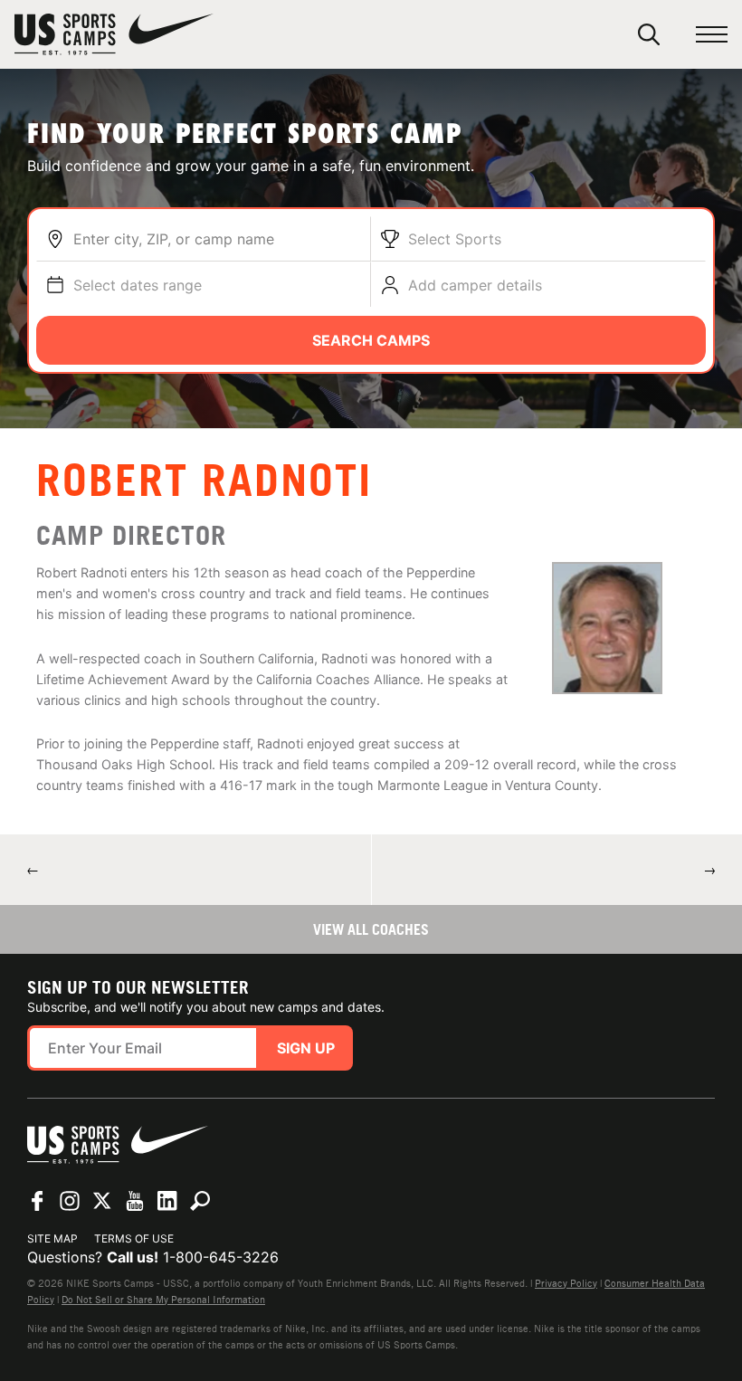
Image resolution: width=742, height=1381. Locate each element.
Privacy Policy (566, 1283)
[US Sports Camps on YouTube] (135, 1201)
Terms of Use (134, 1238)
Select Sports (454, 239)
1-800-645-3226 (221, 1257)
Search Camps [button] (371, 340)
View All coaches (371, 929)
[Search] (649, 34)
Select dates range (137, 285)
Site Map (52, 1238)
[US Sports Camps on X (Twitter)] (102, 1201)
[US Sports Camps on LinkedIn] (167, 1201)
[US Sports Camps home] (114, 34)
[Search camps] (200, 1201)
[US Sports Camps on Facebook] (37, 1201)
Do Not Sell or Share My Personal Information (163, 1299)
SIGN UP (306, 1048)
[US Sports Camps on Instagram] (70, 1201)
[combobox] (217, 239)
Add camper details (475, 285)
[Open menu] (712, 35)
